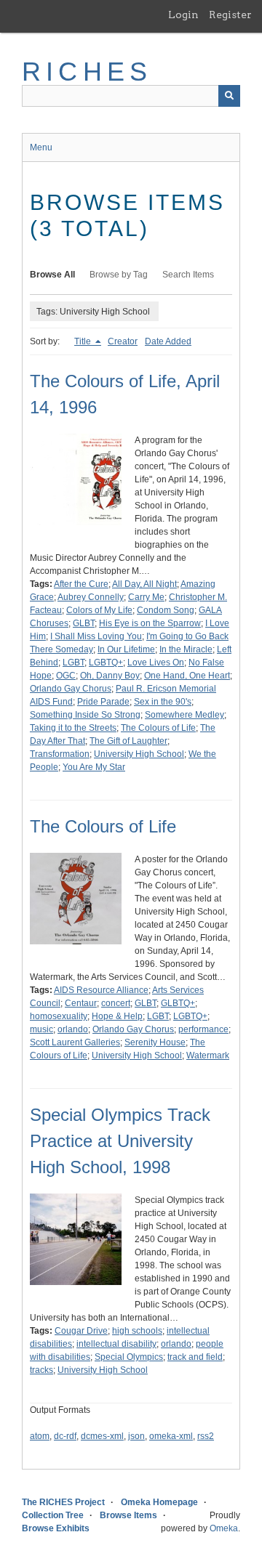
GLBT (84, 623)
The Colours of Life (158, 728)
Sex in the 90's (162, 702)
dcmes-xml (102, 1436)
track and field (195, 1357)
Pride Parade (103, 702)
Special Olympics (129, 1357)
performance (203, 1029)
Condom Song (165, 610)
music (41, 1029)
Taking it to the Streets (73, 728)
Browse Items (128, 1515)
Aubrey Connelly (90, 597)
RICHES (87, 71)
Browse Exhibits (56, 1528)
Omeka (224, 1528)
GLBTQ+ (178, 1003)
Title (83, 341)
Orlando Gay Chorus (70, 689)
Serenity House (155, 1042)
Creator (123, 341)
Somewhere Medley (184, 715)
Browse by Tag (119, 275)
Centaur (81, 1003)
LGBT (73, 662)
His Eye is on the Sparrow (150, 623)
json (136, 1436)
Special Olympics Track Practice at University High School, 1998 (120, 1141)
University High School (139, 754)
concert (115, 1003)
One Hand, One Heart (187, 675)
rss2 (205, 1436)
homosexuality (58, 1016)
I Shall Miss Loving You (96, 636)
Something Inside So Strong (85, 715)
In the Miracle (186, 649)
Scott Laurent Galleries (75, 1042)
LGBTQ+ (106, 662)
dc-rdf (65, 1436)
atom (39, 1436)
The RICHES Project (63, 1502)
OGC (66, 675)
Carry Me (146, 597)
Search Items (188, 275)
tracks (41, 1370)
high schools (137, 1331)
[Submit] (229, 96)
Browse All (52, 275)
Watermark (207, 1055)
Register (230, 14)
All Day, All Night (144, 584)
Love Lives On (155, 662)
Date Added (168, 341)
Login (183, 14)
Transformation (60, 754)
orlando (72, 1029)
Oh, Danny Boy (110, 675)
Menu (41, 147)
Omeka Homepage (159, 1502)
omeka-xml (171, 1436)
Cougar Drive (81, 1331)
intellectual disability (116, 1344)
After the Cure (81, 584)
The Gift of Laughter (128, 741)
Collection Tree (53, 1515)
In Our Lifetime (126, 649)
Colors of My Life (99, 610)
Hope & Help (117, 1016)
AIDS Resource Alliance (101, 990)
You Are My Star (94, 767)
